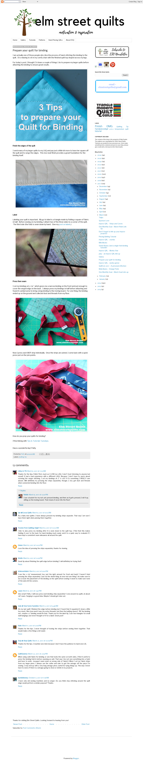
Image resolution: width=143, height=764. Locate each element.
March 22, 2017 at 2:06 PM (38, 654)
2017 (99, 184)
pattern (111, 129)
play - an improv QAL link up (109, 254)
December (103, 186)
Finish (98, 126)
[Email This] (40, 454)
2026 (99, 155)
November (103, 190)
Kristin (26, 495)
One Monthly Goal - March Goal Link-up (113, 272)
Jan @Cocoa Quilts (25, 513)
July (100, 202)
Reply (20, 486)
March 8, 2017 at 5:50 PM (38, 571)
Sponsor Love (104, 221)
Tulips (101, 218)
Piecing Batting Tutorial (107, 237)
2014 (99, 289)
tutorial (98, 131)
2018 (99, 181)
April (101, 212)
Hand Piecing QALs (55, 40)
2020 (99, 174)
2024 (99, 162)
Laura (20, 591)
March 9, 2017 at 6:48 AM (48, 606)
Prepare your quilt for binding (110, 260)
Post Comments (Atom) (32, 728)
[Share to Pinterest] (49, 454)
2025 (99, 158)
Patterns (42, 40)
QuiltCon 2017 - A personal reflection (112, 266)
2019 (99, 177)
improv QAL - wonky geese (109, 263)
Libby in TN (22, 471)
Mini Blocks (103, 243)
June (101, 205)
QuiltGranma (22, 654)
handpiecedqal (101, 129)
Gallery (23, 40)
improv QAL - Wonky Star (108, 251)
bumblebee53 (23, 678)
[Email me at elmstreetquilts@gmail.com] (100, 67)
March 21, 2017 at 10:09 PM (43, 641)
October (102, 193)
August (102, 199)
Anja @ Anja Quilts (25, 641)
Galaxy (101, 257)
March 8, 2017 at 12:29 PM (32, 558)
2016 (99, 283)
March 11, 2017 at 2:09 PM (31, 626)
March (101, 215)
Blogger (76, 758)
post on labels (64, 224)
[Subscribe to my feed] (96, 67)
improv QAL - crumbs (107, 240)
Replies (23, 491)
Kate (20, 626)
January (102, 279)
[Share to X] (44, 454)
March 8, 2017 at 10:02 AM (49, 528)
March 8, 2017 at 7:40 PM (32, 591)
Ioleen (20, 545)
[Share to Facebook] (47, 454)
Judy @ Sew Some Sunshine (28, 606)
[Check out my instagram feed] (106, 67)
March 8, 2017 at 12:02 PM (32, 545)
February (102, 276)
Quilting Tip (23, 457)
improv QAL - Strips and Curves (111, 224)
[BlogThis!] (42, 454)
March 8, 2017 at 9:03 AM (41, 513)
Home (15, 40)
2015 (99, 286)
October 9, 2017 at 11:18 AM (39, 678)
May (101, 209)
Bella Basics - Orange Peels (109, 269)
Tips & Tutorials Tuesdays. (38, 441)
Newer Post (17, 724)
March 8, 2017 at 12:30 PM (38, 495)
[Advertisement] (111, 331)
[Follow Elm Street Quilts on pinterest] (112, 67)
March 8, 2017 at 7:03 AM (36, 471)
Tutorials (32, 40)
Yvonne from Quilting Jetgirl (28, 528)
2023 (99, 165)
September (103, 196)
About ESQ (70, 40)
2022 (99, 168)
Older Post (85, 724)
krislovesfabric (23, 571)
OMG (109, 126)
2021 (99, 171)
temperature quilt (121, 129)
